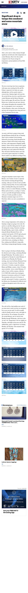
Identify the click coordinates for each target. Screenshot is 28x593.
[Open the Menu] (2, 2)
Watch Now (23, 2)
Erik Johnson (10, 46)
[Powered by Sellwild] (24, 488)
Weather (5, 12)
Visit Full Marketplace (21, 405)
